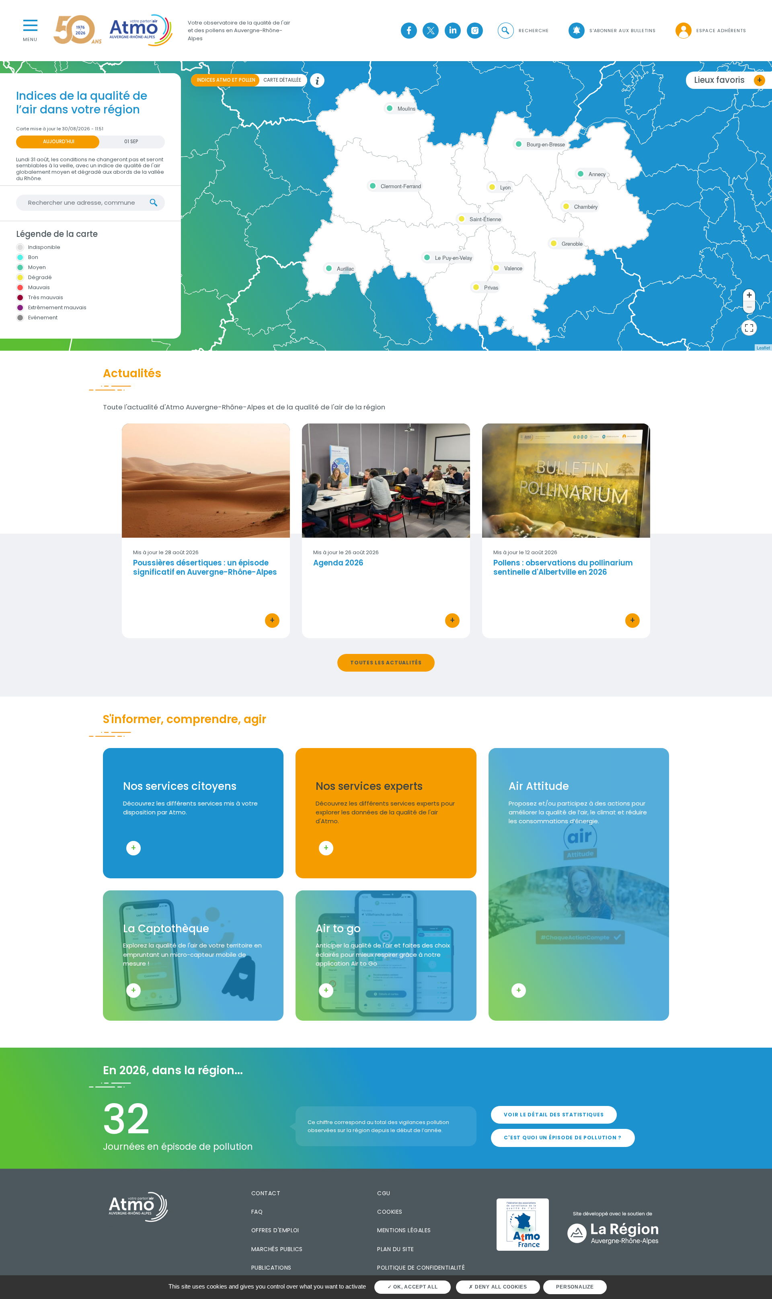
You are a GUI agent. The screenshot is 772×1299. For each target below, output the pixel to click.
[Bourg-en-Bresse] (517, 142)
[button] (522, 31)
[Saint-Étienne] (460, 217)
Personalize (574, 1287)
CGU (383, 1193)
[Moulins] (388, 107)
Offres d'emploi (275, 1230)
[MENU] (30, 24)
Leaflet (763, 347)
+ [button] (749, 295)
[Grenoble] (552, 242)
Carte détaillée (282, 80)
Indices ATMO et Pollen (226, 80)
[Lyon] (491, 185)
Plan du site (395, 1249)
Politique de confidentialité (421, 1268)
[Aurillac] (327, 267)
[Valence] (495, 266)
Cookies (389, 1212)
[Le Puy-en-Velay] (425, 256)
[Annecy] (579, 172)
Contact (265, 1193)
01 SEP (131, 141)
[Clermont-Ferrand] (371, 184)
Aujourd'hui (58, 141)
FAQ (257, 1212)
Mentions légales (404, 1230)
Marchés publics (277, 1249)
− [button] (749, 307)
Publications (271, 1268)
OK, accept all (414, 1287)
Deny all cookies (500, 1287)
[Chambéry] (565, 205)
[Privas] (474, 286)
